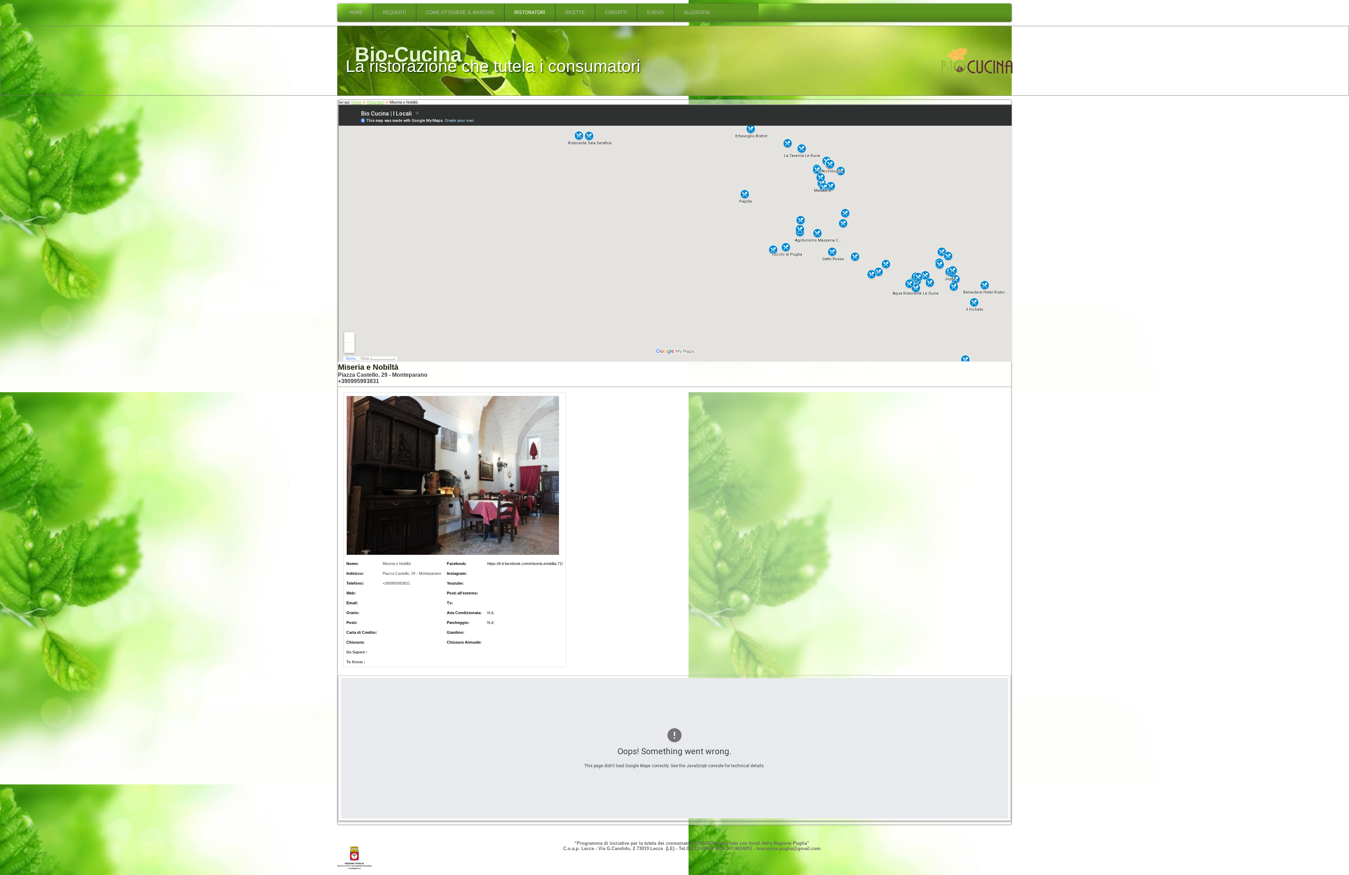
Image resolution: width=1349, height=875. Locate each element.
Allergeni (697, 12)
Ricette (575, 12)
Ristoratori (529, 12)
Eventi (655, 12)
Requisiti (394, 12)
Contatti (616, 12)
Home (356, 12)
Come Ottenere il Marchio (460, 12)
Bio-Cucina (408, 54)
